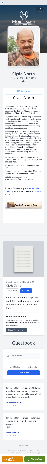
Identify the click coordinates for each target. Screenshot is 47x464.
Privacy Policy (16, 453)
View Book (12, 291)
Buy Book (26, 291)
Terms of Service (30, 453)
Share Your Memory (16, 330)
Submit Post (24, 373)
